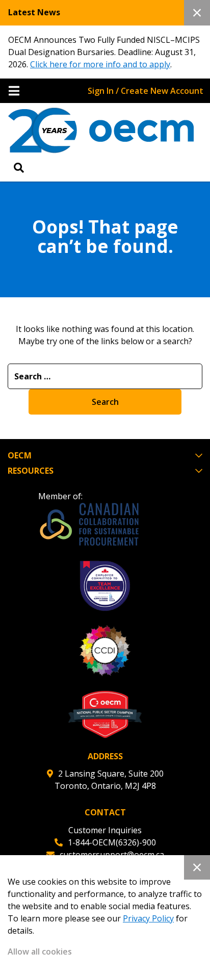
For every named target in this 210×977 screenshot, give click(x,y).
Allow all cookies (40, 951)
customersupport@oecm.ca (112, 854)
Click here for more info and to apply (100, 64)
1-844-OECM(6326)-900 (112, 842)
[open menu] (14, 91)
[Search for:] (105, 376)
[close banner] (197, 12)
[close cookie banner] (197, 867)
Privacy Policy (148, 918)
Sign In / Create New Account (145, 90)
